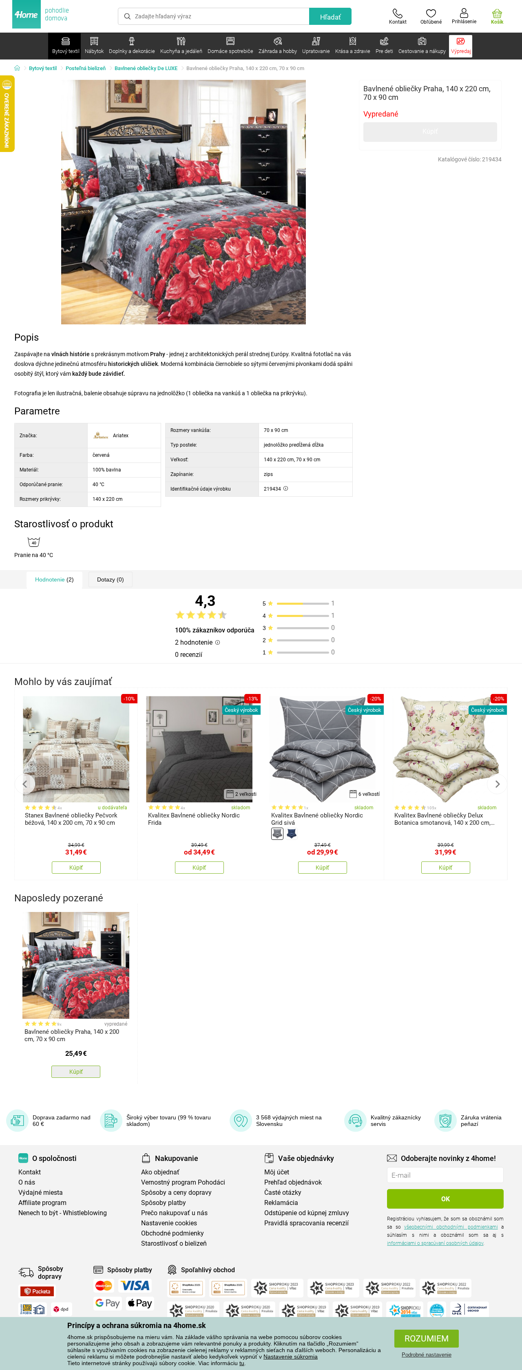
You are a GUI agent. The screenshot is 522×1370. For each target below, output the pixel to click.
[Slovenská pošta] (32, 1309)
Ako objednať (160, 1172)
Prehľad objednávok (293, 1182)
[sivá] (277, 833)
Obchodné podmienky (172, 1233)
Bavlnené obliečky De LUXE (146, 68)
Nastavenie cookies (169, 1223)
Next (497, 784)
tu (241, 1363)
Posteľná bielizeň (86, 68)
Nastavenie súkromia (290, 1356)
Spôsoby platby (163, 1203)
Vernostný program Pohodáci (183, 1182)
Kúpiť (430, 131)
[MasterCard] (103, 1286)
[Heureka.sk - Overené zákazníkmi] (436, 1311)
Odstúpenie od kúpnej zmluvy (306, 1213)
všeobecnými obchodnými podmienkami (451, 1227)
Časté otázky (282, 1192)
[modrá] (291, 833)
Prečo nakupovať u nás (174, 1213)
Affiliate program (42, 1203)
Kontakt (29, 1172)
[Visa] (135, 1286)
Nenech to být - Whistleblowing (62, 1213)
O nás (26, 1182)
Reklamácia (281, 1203)
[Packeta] (37, 1291)
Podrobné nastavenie (426, 1355)
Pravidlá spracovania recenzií (306, 1223)
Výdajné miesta (40, 1192)
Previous (25, 784)
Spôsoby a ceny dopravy (176, 1192)
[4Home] (20, 68)
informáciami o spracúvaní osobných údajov (435, 1243)
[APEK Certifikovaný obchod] (469, 1311)
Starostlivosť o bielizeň (174, 1243)
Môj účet (276, 1172)
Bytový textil (43, 68)
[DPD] (61, 1309)
